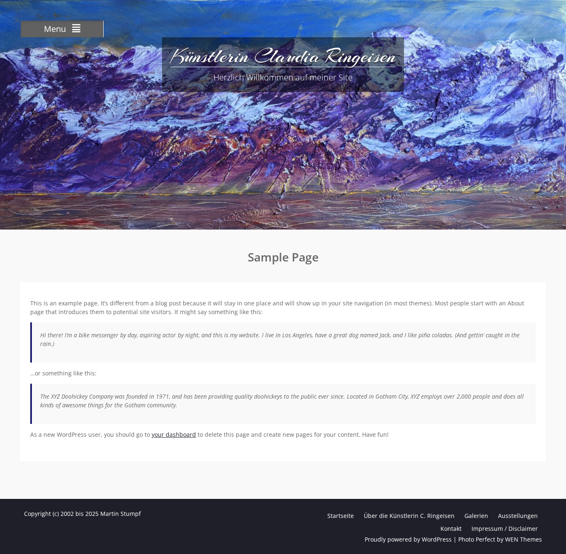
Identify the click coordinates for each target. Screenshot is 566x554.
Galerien (476, 516)
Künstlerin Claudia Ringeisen (283, 56)
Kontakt (451, 528)
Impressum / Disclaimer (505, 528)
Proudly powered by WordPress (408, 539)
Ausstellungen (518, 516)
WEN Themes (523, 539)
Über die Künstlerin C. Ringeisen (409, 516)
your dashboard (174, 434)
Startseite (340, 516)
